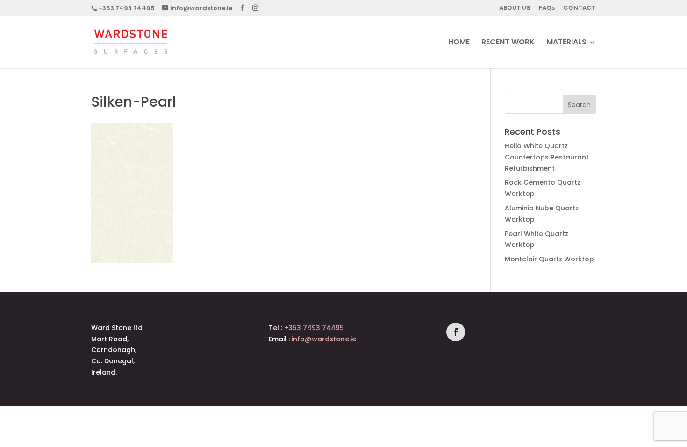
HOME (459, 43)
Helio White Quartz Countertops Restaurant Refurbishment (547, 157)
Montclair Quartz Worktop (549, 259)
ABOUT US (514, 8)
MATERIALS (566, 43)
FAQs (547, 8)
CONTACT (579, 8)
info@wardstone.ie (324, 339)
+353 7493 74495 (126, 8)
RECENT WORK (508, 43)
